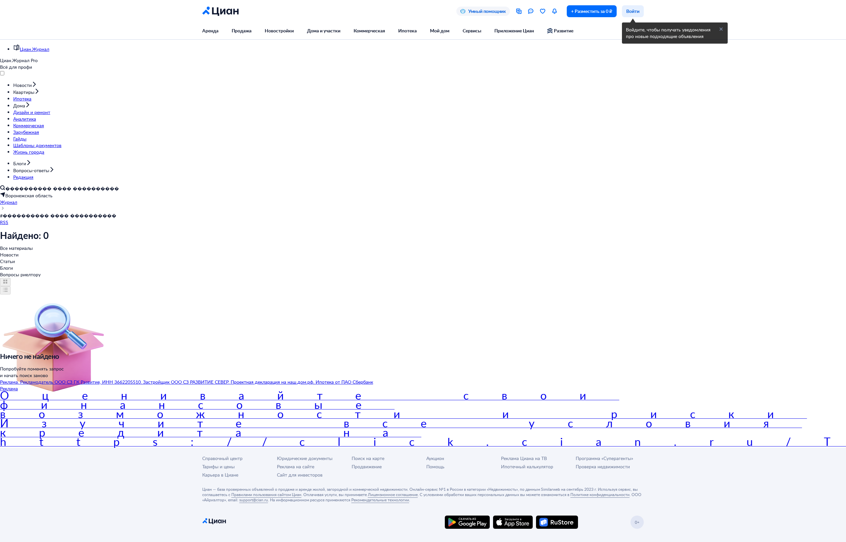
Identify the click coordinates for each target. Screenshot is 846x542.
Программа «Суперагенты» (604, 458)
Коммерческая (369, 30)
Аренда (210, 30)
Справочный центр (222, 458)
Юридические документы (304, 458)
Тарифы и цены (218, 466)
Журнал (8, 202)
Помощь (435, 466)
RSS (4, 222)
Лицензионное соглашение (393, 494)
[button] (721, 29)
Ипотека (407, 30)
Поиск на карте (368, 458)
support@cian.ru (253, 499)
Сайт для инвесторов (300, 475)
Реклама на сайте (295, 466)
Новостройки (279, 30)
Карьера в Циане (220, 475)
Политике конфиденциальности (600, 494)
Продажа (241, 30)
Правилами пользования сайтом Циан (266, 494)
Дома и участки (323, 30)
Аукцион (435, 458)
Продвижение (367, 466)
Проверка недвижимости (603, 466)
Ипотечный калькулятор (527, 466)
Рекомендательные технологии (380, 499)
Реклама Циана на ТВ (524, 458)
